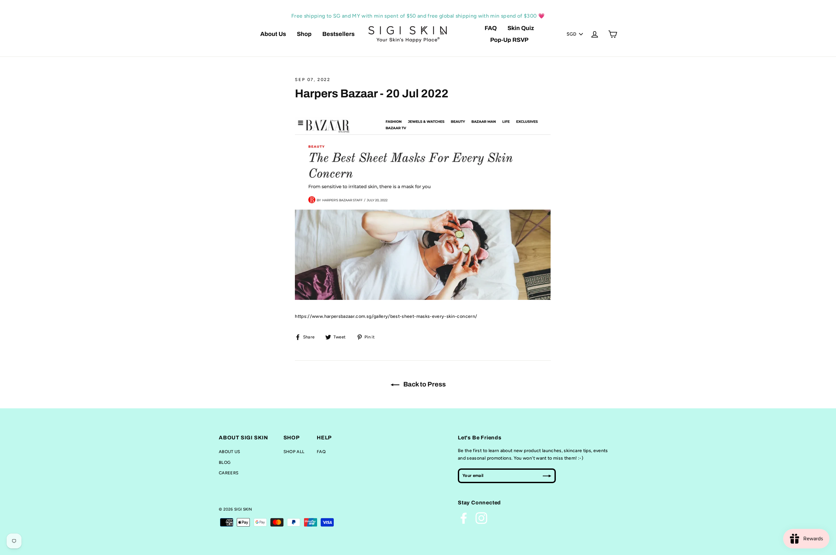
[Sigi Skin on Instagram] (481, 518)
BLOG (225, 462)
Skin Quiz (520, 28)
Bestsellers (338, 34)
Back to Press (424, 384)
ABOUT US (229, 451)
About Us (273, 34)
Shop (304, 34)
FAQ (491, 28)
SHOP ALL (294, 451)
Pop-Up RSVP (509, 40)
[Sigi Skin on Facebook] (464, 518)
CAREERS (228, 472)
